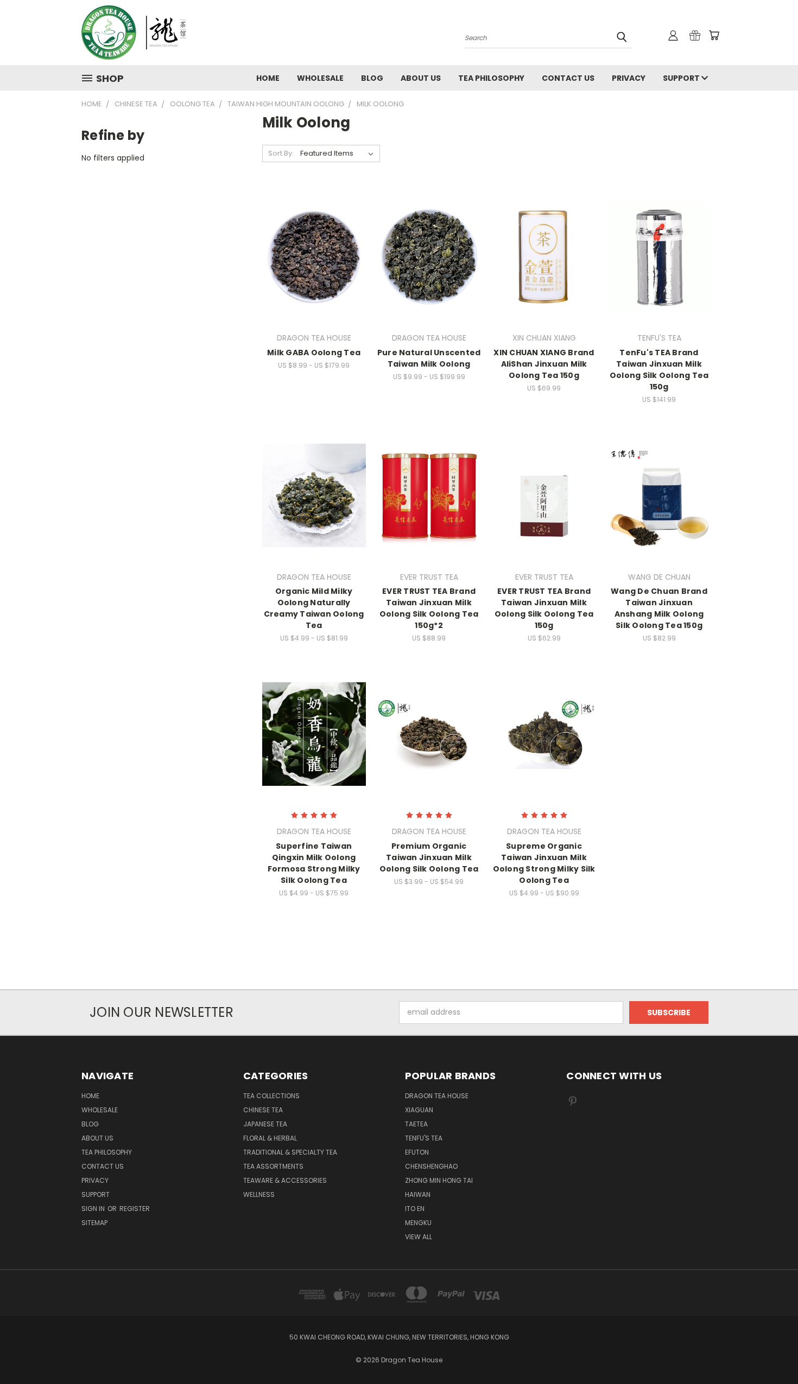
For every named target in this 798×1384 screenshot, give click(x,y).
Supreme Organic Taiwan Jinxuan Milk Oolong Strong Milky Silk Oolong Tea (544, 863)
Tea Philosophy (491, 78)
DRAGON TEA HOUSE (436, 1095)
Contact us (568, 78)
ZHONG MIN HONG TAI (439, 1180)
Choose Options (314, 275)
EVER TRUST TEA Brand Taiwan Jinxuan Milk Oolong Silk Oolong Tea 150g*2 (429, 608)
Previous (769, 1350)
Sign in (93, 1208)
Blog (372, 78)
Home (268, 78)
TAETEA (416, 1124)
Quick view (313, 234)
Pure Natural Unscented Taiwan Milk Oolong (429, 358)
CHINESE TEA (263, 1109)
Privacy (628, 78)
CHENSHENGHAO (431, 1166)
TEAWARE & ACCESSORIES (285, 1180)
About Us (421, 78)
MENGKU (418, 1222)
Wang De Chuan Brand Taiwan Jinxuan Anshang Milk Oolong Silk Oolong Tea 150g (659, 608)
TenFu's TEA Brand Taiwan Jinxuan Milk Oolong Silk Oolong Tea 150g (659, 369)
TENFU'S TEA (423, 1138)
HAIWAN (417, 1194)
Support (682, 78)
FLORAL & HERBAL (270, 1138)
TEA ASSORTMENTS (273, 1166)
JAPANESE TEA (265, 1124)
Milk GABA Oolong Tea (313, 352)
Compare (310, 255)
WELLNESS (259, 1194)
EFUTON (417, 1152)
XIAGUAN (419, 1109)
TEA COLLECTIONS (271, 1095)
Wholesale (320, 78)
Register (134, 1208)
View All (418, 1236)
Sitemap (94, 1222)
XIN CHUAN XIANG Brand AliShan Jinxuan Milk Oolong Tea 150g (543, 364)
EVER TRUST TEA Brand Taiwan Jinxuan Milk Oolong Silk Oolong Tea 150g (544, 608)
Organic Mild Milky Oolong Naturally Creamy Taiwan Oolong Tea (314, 608)
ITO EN (415, 1208)
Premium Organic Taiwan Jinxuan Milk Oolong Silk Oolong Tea (429, 857)
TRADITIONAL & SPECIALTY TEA (290, 1152)
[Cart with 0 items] (713, 35)
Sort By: (281, 153)
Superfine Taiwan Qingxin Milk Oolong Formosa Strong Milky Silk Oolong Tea (314, 863)
